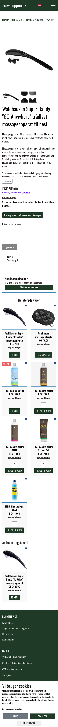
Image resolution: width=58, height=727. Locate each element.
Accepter (42, 716)
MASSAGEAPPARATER (35, 20)
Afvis (15, 716)
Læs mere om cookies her (12, 709)
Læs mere (7, 181)
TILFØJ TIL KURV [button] (43, 411)
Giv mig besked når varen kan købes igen (22, 215)
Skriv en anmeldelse (29, 287)
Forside (5, 20)
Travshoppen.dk (14, 5)
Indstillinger (28, 723)
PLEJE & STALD (17, 20)
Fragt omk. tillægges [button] (9, 197)
